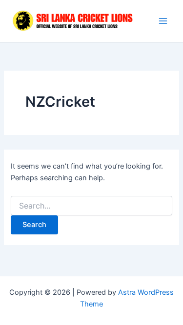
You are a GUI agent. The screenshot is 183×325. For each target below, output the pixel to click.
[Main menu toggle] (163, 21)
